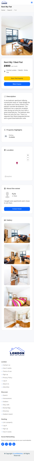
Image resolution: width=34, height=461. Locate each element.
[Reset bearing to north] (28, 160)
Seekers (5, 401)
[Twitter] (2, 444)
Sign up (5, 374)
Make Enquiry (17, 84)
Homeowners (7, 398)
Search (9, 10)
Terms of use (7, 371)
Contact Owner (17, 209)
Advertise (6, 387)
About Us (6, 384)
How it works (7, 368)
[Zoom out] (28, 157)
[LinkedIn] (10, 444)
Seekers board (7, 414)
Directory (6, 411)
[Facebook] (6, 444)
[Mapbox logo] (8, 176)
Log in (5, 381)
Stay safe (6, 404)
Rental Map (6, 408)
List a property (7, 422)
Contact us (6, 365)
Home (3, 10)
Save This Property (17, 78)
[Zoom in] (28, 155)
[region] (17, 165)
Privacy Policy (7, 377)
